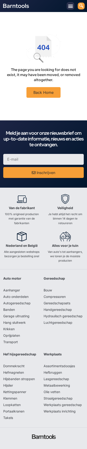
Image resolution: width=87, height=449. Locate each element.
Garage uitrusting (16, 316)
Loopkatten (12, 405)
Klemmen (10, 398)
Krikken (9, 329)
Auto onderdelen (16, 297)
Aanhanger (11, 290)
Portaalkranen (13, 411)
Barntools (16, 6)
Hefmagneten (13, 372)
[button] (70, 6)
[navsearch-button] (81, 6)
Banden (9, 310)
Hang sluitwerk (14, 322)
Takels (8, 418)
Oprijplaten (11, 335)
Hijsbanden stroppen (19, 379)
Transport (10, 342)
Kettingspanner (14, 392)
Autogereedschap (17, 303)
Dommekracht (14, 366)
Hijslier (8, 385)
